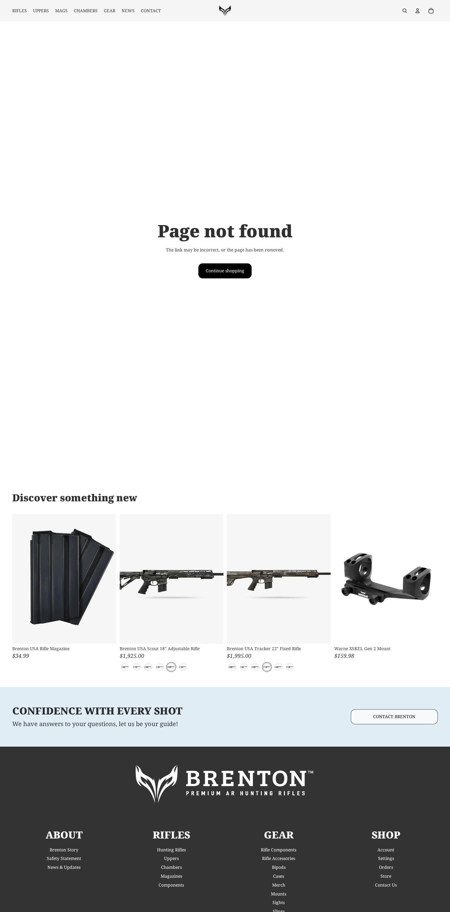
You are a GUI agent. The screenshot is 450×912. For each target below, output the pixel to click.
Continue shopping (225, 270)
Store (386, 876)
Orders (386, 867)
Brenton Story (64, 850)
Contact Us (386, 885)
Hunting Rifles (171, 850)
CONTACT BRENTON (394, 716)
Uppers (171, 858)
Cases (278, 876)
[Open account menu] (417, 10)
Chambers (171, 867)
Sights (278, 902)
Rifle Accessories (278, 858)
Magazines (171, 876)
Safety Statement (64, 858)
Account (385, 850)
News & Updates (64, 867)
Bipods (279, 867)
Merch (278, 885)
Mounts (278, 894)
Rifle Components (278, 850)
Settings (386, 858)
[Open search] (404, 10)
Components (171, 885)
